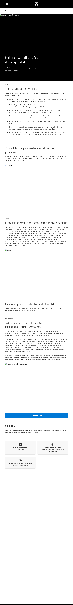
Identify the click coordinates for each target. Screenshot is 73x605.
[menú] (7, 4)
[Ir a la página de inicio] (36, 4)
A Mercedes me (36, 415)
